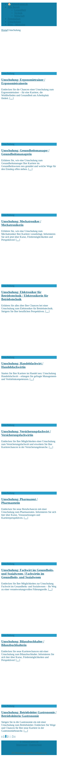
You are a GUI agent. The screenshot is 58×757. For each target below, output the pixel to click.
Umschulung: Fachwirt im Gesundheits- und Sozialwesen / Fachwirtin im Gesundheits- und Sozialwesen (27, 573)
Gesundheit (20, 10)
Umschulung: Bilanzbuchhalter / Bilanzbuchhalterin (22, 643)
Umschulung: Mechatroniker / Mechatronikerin (21, 223)
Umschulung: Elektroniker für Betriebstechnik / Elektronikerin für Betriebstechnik (24, 295)
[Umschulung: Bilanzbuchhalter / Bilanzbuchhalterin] (27, 632)
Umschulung (14, 21)
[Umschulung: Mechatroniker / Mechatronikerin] (27, 212)
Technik (18, 13)
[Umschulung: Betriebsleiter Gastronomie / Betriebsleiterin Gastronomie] (27, 703)
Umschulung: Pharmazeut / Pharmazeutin (19, 500)
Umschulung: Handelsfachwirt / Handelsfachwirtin (22, 365)
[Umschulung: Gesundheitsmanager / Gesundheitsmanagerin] (27, 141)
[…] (11, 98)
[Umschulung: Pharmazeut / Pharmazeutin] (27, 490)
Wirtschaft (19, 15)
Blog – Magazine (16, 24)
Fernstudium (14, 18)
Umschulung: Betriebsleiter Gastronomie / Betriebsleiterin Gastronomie (28, 714)
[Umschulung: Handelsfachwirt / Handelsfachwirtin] (27, 354)
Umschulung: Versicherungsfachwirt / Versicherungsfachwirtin (26, 433)
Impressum (21, 744)
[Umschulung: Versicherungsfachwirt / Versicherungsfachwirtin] (27, 422)
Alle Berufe (14, 7)
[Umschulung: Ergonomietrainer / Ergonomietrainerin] (27, 70)
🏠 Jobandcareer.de (18, 4)
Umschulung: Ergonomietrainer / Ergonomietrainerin (23, 81)
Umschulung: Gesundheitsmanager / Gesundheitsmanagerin (25, 152)
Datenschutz (35, 744)
